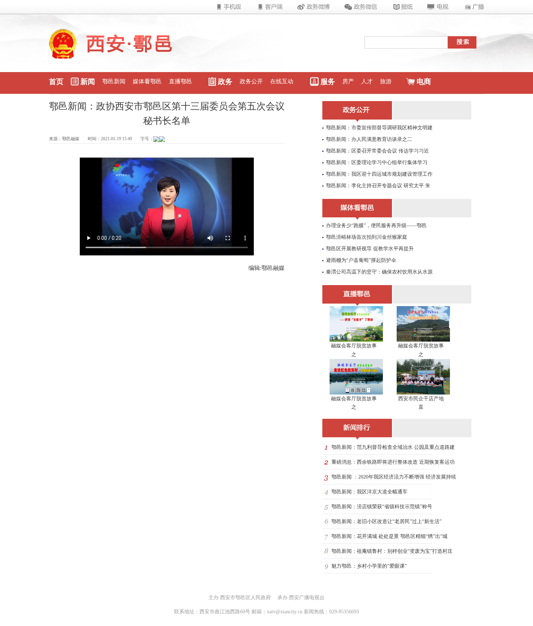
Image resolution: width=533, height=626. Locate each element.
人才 (367, 81)
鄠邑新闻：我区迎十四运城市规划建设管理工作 (379, 174)
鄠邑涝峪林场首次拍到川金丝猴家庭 (366, 237)
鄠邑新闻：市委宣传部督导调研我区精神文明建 (379, 127)
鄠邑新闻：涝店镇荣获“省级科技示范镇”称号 (381, 506)
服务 (328, 81)
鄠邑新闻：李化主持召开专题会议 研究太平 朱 (378, 185)
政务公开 (251, 81)
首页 (56, 81)
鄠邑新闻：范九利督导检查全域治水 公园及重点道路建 (393, 447)
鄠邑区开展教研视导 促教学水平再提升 (370, 248)
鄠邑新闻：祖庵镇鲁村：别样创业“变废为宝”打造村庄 (392, 551)
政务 (225, 81)
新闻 (87, 81)
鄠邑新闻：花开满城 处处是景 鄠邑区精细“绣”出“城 (389, 536)
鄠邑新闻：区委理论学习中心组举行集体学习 (376, 162)
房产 (348, 81)
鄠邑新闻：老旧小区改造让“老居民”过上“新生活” (386, 521)
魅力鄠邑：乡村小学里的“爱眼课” (369, 566)
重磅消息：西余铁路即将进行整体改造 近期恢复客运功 (393, 462)
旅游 (386, 81)
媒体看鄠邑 (147, 81)
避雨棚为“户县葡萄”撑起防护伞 (361, 260)
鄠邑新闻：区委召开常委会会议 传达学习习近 (377, 151)
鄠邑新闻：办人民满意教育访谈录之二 (369, 139)
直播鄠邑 (180, 81)
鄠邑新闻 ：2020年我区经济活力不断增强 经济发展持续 (393, 477)
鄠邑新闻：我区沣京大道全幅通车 (369, 491)
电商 (424, 81)
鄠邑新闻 (113, 81)
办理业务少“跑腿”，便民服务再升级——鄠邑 (376, 225)
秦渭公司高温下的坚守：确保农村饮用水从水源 (379, 272)
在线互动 (281, 81)
